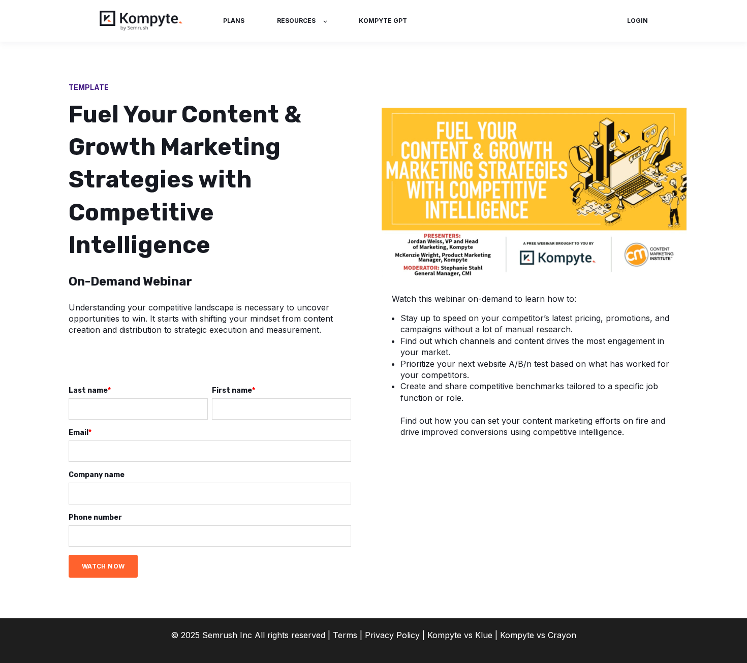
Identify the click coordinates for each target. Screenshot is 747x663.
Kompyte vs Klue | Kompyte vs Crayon (501, 635)
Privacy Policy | (396, 635)
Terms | (347, 635)
